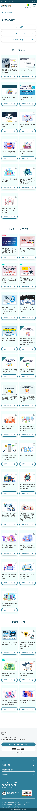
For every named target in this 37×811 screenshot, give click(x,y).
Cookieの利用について (19, 804)
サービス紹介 (18, 27)
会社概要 (4, 802)
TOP (2, 12)
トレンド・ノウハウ (18, 33)
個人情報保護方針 (12, 802)
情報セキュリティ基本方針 (23, 802)
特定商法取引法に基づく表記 (9, 807)
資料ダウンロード (8, 76)
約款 (18, 807)
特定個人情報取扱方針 (7, 804)
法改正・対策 (18, 40)
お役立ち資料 (8, 12)
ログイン (34, 1)
